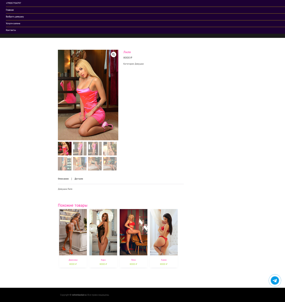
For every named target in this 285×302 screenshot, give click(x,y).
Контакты (11, 30)
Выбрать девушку (15, 16)
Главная (10, 10)
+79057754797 (13, 3)
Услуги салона (13, 23)
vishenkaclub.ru (79, 295)
